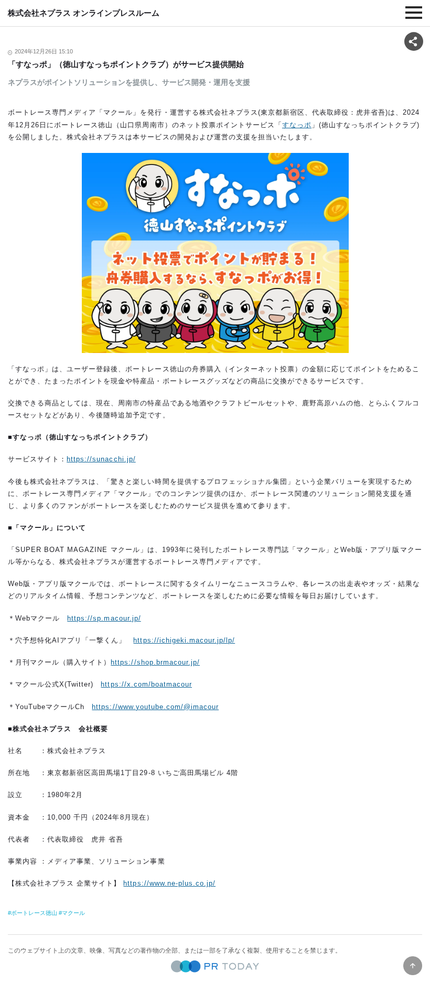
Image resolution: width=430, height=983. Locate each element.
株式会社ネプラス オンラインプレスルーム (83, 12)
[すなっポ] (215, 253)
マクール (73, 913)
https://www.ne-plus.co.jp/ (169, 883)
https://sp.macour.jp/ (104, 618)
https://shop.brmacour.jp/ (155, 662)
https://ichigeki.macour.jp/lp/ (184, 640)
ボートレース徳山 (34, 913)
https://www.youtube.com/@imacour (155, 707)
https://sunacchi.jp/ (101, 459)
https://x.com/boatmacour (146, 684)
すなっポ (296, 125)
